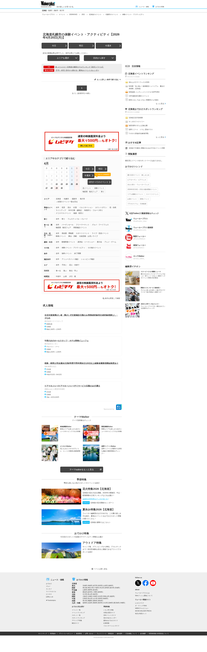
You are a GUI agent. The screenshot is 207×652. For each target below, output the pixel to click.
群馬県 (107, 588)
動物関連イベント (68, 242)
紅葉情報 (106, 623)
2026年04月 (73, 14)
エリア (46, 199)
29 (57, 188)
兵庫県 (95, 596)
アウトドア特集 (92, 542)
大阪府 (85, 596)
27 (47, 188)
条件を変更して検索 (112, 298)
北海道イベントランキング (141, 73)
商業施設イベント (80, 227)
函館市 (56, 10)
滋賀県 (112, 596)
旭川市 (62, 10)
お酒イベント (132, 199)
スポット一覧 (76, 615)
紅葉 (75, 207)
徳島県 (95, 600)
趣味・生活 (48, 242)
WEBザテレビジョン (141, 608)
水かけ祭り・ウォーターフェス (138, 184)
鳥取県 (100, 598)
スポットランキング (78, 618)
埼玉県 (102, 588)
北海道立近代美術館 (136, 118)
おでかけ (49, 583)
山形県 (105, 585)
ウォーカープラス (48, 14)
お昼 (65, 276)
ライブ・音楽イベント (100, 233)
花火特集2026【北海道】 (97, 488)
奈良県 (100, 596)
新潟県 (95, 590)
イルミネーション (86, 207)
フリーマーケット (82, 225)
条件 (45, 253)
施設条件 (47, 259)
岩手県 (95, 585)
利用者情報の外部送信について (159, 633)
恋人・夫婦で (74, 265)
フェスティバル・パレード (78, 219)
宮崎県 (110, 603)
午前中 (58, 276)
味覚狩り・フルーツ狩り (93, 210)
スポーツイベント (82, 233)
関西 (73, 596)
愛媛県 (90, 600)
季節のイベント (48, 208)
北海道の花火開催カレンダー (97, 503)
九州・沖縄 (76, 603)
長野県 (90, 590)
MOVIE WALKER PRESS (143, 611)
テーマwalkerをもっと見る (82, 469)
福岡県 (85, 603)
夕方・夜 (72, 276)
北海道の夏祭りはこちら (96, 522)
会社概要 (143, 633)
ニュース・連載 (144, 7)
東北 (73, 586)
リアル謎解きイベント (135, 194)
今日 (54, 46)
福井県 (95, 594)
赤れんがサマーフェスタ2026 (139, 82)
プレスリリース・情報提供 (105, 633)
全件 (57, 207)
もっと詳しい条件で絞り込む (108, 79)
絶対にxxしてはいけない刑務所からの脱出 (143, 100)
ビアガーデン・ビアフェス (136, 180)
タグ (45, 265)
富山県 (90, 594)
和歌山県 (106, 596)
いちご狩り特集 (109, 610)
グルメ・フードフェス (100, 225)
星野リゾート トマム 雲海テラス (141, 129)
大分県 (105, 603)
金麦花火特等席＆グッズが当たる (95, 499)
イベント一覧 (76, 610)
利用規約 (53, 633)
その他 (46, 248)
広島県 (85, 598)
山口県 (95, 598)
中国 (73, 599)
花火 (69, 207)
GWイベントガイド (110, 615)
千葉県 (96, 588)
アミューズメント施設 (70, 259)
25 (72, 184)
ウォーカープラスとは (142, 593)
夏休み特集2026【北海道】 (99, 509)
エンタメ (49, 589)
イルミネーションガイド (111, 626)
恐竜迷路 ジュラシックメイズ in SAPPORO (144, 92)
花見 (63, 207)
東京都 (85, 588)
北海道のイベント (95, 14)
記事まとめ (49, 597)
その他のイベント (94, 248)
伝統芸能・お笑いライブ (88, 236)
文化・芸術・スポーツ (48, 235)
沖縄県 (122, 603)
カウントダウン (101, 207)
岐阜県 (90, 592)
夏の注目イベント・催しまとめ (138, 175)
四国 (73, 601)
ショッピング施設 (87, 259)
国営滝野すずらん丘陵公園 (138, 125)
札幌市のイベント (112, 14)
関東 (73, 588)
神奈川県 (91, 588)
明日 (81, 46)
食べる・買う (48, 226)
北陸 (73, 594)
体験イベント (99, 188)
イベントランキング (78, 612)
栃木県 (112, 588)
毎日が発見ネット (141, 613)
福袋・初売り (78, 213)
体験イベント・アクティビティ (73, 248)
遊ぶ (65, 271)
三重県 (95, 592)
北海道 (44, 10)
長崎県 (95, 603)
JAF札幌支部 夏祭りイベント (139, 96)
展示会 (99, 242)
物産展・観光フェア (90, 192)
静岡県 (100, 592)
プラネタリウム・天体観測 (136, 204)
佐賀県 (90, 603)
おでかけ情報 (159, 7)
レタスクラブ (139, 603)
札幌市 (50, 10)
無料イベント (67, 253)
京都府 (90, 596)
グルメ (48, 586)
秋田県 (100, 585)
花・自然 (112, 207)
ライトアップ (61, 210)
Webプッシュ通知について (143, 595)
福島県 (110, 585)
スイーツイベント (152, 194)
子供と (64, 265)
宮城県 (85, 585)
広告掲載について (131, 633)
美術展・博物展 (67, 233)
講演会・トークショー (86, 242)
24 (67, 184)
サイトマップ (42, 633)
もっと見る (160, 103)
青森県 (90, 585)
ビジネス (49, 594)
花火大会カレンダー (110, 618)
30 (62, 188)
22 (57, 184)
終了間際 (77, 253)
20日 (83, 14)
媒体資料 (119, 633)
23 (62, 184)
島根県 (105, 598)
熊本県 (100, 603)
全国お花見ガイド (109, 612)
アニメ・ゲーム (110, 242)
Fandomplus (52, 600)
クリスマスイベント (63, 213)
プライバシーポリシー (66, 633)
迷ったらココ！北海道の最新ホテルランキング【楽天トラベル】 (79, 67)
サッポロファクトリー (136, 121)
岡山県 (90, 598)
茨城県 (117, 588)
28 (52, 188)
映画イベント (61, 236)
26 (77, 184)
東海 (73, 592)
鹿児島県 (116, 603)
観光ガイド (75, 623)
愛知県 (85, 592)
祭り (102, 192)
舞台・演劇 (72, 236)
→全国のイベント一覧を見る (67, 202)
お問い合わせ (89, 633)
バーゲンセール (67, 225)
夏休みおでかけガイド (111, 620)
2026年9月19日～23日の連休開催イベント (142, 189)
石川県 (85, 594)
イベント (62, 14)
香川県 (85, 600)
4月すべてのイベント (98, 182)
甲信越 (74, 590)
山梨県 (85, 590)
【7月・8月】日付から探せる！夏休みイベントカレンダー (77, 70)
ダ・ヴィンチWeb (141, 605)
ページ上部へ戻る (100, 569)
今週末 (108, 46)
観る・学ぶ (73, 271)
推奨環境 (79, 633)
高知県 (100, 600)
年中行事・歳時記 (75, 210)
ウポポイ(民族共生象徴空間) (138, 133)
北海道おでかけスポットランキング (145, 109)
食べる (58, 271)
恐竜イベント (144, 199)
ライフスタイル (51, 591)
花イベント (87, 188)
